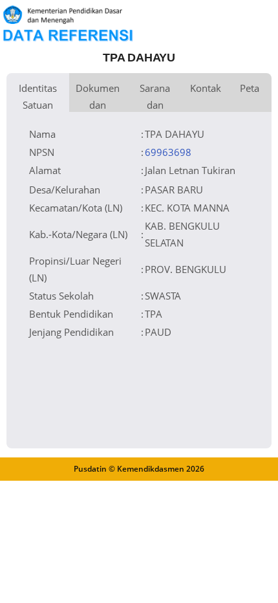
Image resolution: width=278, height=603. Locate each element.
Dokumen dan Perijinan (98, 97)
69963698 (168, 152)
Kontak (205, 88)
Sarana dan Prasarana (155, 97)
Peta (249, 88)
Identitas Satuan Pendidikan (38, 97)
